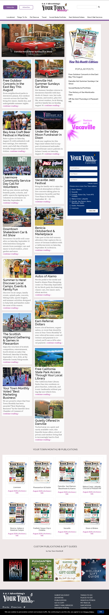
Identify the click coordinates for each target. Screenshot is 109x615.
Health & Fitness (87, 600)
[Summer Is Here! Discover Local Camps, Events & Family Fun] (17, 268)
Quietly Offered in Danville (47, 422)
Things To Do (22, 17)
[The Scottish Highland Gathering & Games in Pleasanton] (17, 322)
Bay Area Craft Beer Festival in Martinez (16, 133)
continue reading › (11, 106)
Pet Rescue (34, 17)
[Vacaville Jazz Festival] (49, 168)
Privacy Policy (88, 612)
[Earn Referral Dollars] (49, 309)
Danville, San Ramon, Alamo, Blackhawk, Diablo (81, 202)
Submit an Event (61, 595)
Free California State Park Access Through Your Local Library (48, 373)
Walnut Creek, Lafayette (80, 199)
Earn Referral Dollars (77, 17)
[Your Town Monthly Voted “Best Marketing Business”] (17, 376)
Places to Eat (86, 598)
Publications (60, 600)
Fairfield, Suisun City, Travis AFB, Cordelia (83, 195)
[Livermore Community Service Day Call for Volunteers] (17, 166)
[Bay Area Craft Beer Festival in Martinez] (17, 120)
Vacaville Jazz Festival (45, 181)
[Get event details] (33, 40)
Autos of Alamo (46, 276)
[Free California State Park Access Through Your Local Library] (49, 357)
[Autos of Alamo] (49, 264)
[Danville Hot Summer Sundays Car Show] (49, 69)
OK (100, 612)
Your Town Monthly (55, 7)
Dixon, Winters (77, 189)
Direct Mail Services (94, 17)
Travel (44, 17)
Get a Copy (59, 603)
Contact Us (85, 608)
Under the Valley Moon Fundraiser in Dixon (48, 135)
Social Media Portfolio (57, 17)
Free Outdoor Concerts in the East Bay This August (13, 85)
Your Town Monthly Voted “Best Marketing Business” (16, 393)
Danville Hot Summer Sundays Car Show (47, 84)
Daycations (85, 605)
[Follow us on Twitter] (24, 607)
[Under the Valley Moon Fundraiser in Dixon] (49, 120)
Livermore (75, 208)
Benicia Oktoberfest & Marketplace (45, 231)
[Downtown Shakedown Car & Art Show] (17, 217)
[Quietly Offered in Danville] (49, 409)
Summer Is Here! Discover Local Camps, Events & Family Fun (14, 284)
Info (17, 493)
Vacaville (75, 192)
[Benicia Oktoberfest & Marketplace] (49, 216)
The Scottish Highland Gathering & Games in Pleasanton (16, 338)
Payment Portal (61, 608)
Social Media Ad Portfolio (80, 88)
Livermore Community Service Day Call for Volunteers (16, 182)
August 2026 (13, 491)
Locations (10, 17)
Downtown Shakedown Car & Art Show (15, 232)
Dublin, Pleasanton (78, 205)
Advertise (58, 598)
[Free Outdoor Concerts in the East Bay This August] (17, 69)
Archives (22, 491)
